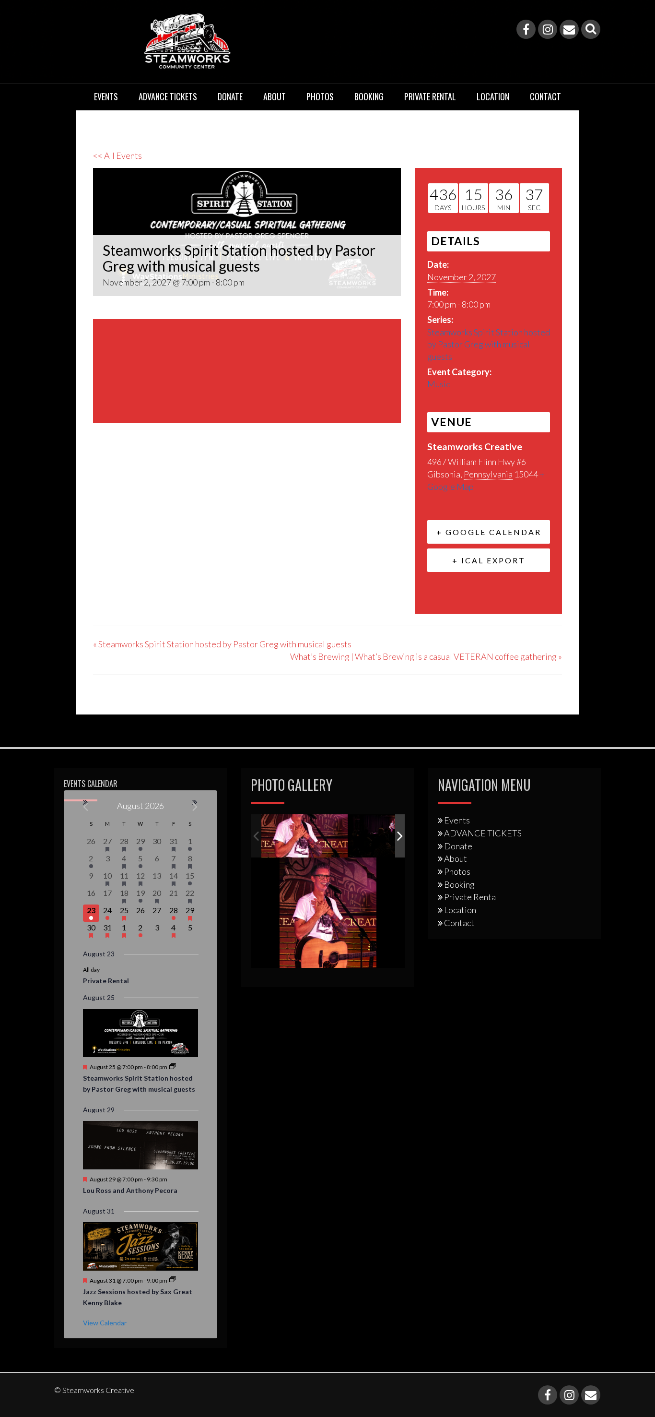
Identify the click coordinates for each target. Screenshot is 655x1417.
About (274, 96)
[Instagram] (547, 29)
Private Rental (430, 96)
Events (106, 96)
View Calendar (105, 1323)
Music (438, 384)
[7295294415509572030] (392, 836)
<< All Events (117, 155)
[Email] (569, 29)
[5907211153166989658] (304, 836)
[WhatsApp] (174, 473)
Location (493, 96)
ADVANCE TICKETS (168, 96)
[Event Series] (172, 1067)
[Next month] (195, 806)
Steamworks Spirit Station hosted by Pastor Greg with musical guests (488, 344)
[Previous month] (86, 806)
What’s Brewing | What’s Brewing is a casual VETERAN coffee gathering (426, 656)
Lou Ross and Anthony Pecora (130, 1190)
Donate (230, 96)
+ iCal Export (489, 560)
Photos (320, 96)
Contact (545, 96)
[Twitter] (126, 473)
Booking (369, 96)
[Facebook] (526, 29)
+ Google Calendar (488, 531)
